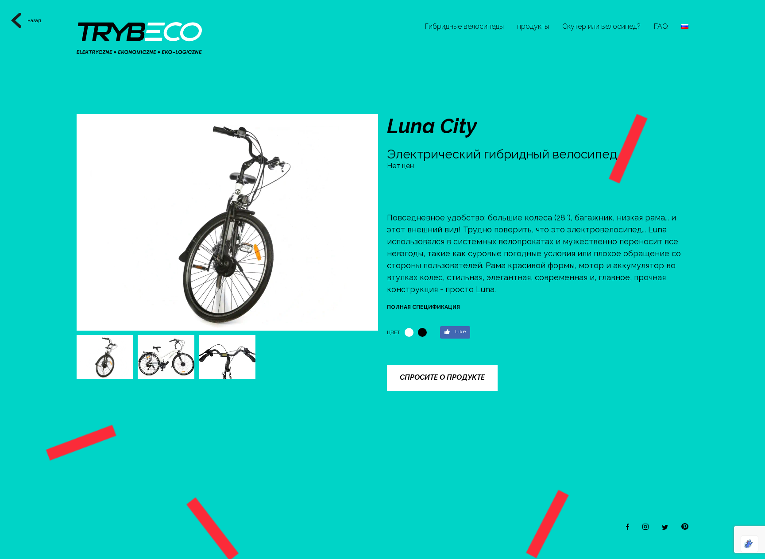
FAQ (661, 26)
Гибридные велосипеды (464, 26)
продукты (533, 26)
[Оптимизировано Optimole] (749, 544)
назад (34, 20)
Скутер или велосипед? (601, 26)
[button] (368, 218)
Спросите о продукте (442, 377)
